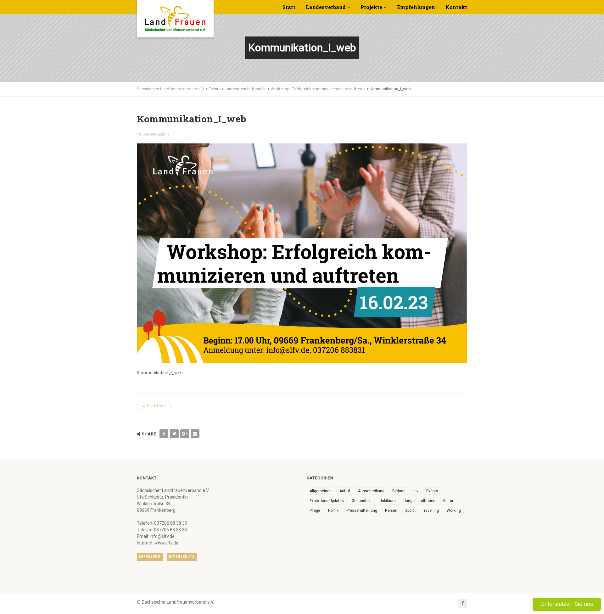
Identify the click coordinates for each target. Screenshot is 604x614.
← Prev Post (154, 405)
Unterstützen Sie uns (566, 604)
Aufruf (344, 491)
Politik (333, 510)
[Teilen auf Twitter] (174, 433)
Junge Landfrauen (419, 501)
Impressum (150, 557)
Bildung (398, 491)
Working (454, 510)
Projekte (371, 7)
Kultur (448, 501)
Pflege (315, 510)
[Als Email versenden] (195, 433)
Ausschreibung (371, 491)
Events (432, 491)
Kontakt (456, 7)
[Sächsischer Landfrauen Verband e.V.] (175, 16)
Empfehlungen (416, 7)
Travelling (430, 510)
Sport (409, 510)
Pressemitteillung (361, 510)
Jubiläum (388, 501)
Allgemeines (321, 491)
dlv (415, 491)
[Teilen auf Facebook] (163, 433)
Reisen (391, 510)
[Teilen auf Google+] (184, 433)
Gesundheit (362, 501)
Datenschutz (181, 557)
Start (288, 7)
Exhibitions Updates (327, 501)
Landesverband (326, 7)
